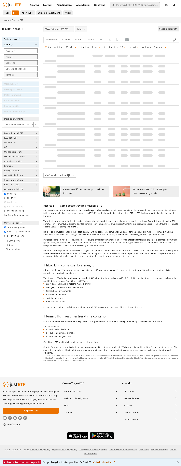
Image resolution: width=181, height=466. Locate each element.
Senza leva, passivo (16, 227)
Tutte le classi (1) (12, 39)
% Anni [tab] (78, 39)
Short (11, 245)
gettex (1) (11, 193)
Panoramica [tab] (51, 39)
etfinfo (96, 358)
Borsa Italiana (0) (15, 206)
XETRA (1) (11, 198)
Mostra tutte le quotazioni (16, 215)
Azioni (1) (8, 44)
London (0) (12, 202)
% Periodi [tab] (66, 39)
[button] (36, 124)
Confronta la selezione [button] (57, 175)
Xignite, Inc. (89, 358)
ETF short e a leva (15, 235)
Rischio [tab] (90, 39)
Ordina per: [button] (153, 47)
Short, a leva (14, 249)
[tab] (100, 40)
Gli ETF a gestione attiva (18, 231)
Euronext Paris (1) (15, 210)
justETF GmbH (106, 358)
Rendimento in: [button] (113, 47)
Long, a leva (14, 240)
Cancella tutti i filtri (168, 28)
